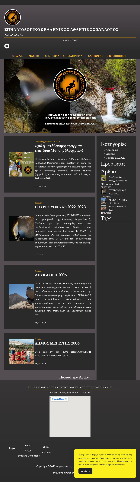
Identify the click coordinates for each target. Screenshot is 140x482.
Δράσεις (38, 203)
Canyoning (39, 141)
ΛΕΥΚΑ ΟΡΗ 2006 (51, 275)
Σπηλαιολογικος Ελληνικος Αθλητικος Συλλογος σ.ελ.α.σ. (70, 387)
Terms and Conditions (28, 455)
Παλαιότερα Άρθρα (77, 377)
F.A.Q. (28, 450)
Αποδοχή (85, 471)
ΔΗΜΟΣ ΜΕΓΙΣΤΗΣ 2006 (57, 343)
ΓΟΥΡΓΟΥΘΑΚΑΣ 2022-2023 (60, 207)
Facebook (46, 452)
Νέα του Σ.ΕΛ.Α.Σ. (53, 141)
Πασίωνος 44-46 (56, 392)
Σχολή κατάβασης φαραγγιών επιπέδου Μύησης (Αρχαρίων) (59, 148)
